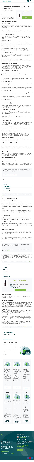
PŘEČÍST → (8, 250)
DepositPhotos (11, 453)
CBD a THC (5, 184)
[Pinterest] (30, 458)
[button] (28, 1)
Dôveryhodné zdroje (20, 446)
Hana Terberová (23, 437)
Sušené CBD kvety (6, 276)
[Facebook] (28, 458)
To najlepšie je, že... (7, 186)
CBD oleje (5, 267)
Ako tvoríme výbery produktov (22, 445)
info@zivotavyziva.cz (5, 451)
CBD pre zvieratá (6, 190)
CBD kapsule (5, 269)
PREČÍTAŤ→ (4, 195)
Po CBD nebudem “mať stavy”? (9, 334)
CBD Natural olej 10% (27, 11)
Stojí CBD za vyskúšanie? (8, 332)
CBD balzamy (5, 271)
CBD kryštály (5, 274)
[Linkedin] (32, 458)
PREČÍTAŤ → (28, 261)
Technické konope (6, 188)
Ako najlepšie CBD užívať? (8, 339)
